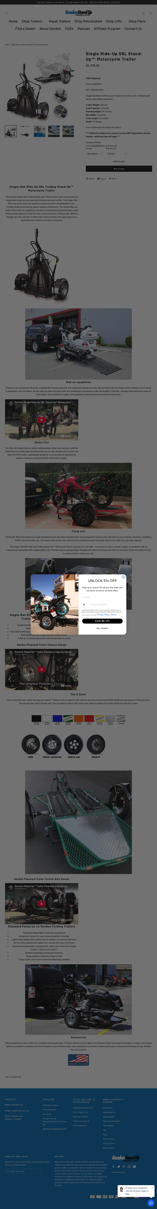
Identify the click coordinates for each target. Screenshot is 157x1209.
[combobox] (85, 604)
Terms (113, 615)
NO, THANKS (102, 628)
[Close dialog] (123, 577)
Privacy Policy (103, 615)
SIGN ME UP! (102, 621)
